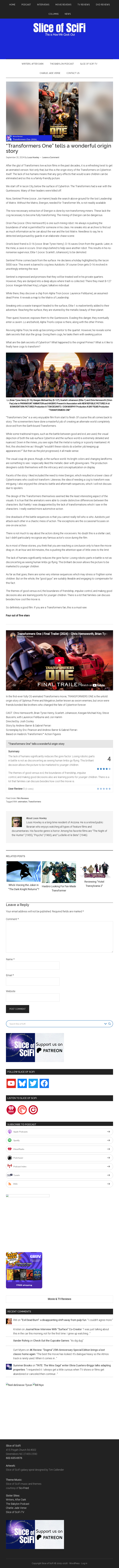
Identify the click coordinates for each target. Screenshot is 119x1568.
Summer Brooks (22, 1365)
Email (10, 975)
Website (10, 991)
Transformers (34, 801)
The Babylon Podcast (17, 1503)
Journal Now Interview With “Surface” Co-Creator (53, 1329)
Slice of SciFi (59, 29)
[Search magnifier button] (110, 1024)
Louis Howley (33, 157)
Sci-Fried (24, 1488)
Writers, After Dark (16, 1499)
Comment (12, 919)
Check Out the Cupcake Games (51, 1340)
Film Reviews (23, 798)
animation (22, 801)
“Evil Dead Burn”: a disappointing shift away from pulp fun (53, 1319)
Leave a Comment (50, 157)
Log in (84, 1563)
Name (10, 959)
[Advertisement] (59, 46)
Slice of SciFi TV (15, 1512)
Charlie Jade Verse (16, 1507)
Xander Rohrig (21, 1340)
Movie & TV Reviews (59, 1298)
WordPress (74, 1563)
